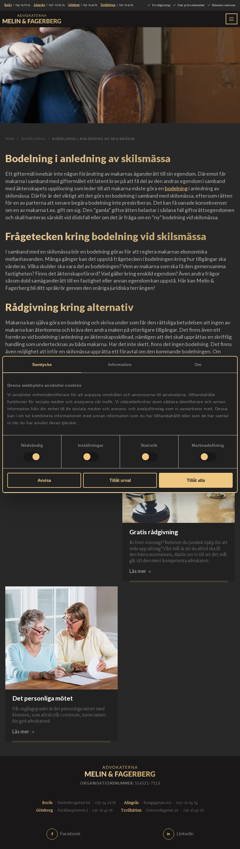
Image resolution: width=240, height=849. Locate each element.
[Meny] (231, 18)
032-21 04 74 (57, 5)
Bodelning (34, 139)
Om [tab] (198, 364)
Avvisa (44, 480)
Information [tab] (120, 364)
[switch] (90, 456)
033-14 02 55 (23, 5)
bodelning (176, 188)
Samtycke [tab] (42, 364)
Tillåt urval (120, 480)
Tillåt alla (196, 480)
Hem (10, 139)
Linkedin (184, 833)
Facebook (70, 833)
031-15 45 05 (90, 5)
